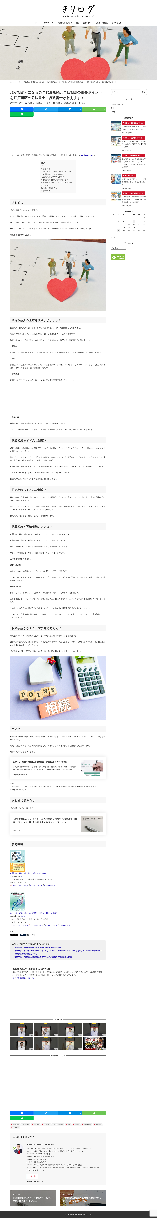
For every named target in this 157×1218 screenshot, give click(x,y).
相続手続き (87, 1125)
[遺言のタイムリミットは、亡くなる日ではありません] (21, 1043)
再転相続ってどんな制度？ (54, 177)
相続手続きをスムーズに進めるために (58, 182)
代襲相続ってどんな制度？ (54, 174)
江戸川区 (46, 1125)
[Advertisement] (58, 136)
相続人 (76, 1125)
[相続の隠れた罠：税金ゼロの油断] (94, 1043)
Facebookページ (117, 104)
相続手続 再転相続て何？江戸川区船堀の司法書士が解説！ (40, 947)
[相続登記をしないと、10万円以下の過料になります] (94, 1029)
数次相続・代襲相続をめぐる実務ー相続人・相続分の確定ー (34, 913)
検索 (143, 92)
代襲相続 (15, 1125)
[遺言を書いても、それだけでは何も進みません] (70, 1029)
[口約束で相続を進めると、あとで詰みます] (21, 1029)
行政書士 (15, 1128)
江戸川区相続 (58, 1125)
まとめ (45, 185)
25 (119, 231)
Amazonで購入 (36, 885)
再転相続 (26, 1125)
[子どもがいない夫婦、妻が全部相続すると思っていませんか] (70, 1043)
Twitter (30, 1182)
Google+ (114, 112)
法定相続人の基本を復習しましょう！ (58, 171)
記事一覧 (32, 1176)
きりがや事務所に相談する (23, 978)
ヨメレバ (23, 876)
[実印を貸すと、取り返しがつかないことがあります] (46, 1029)
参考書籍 (46, 190)
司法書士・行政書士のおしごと (67, 103)
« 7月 (113, 237)
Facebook (39, 1182)
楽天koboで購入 (36, 925)
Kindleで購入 (49, 885)
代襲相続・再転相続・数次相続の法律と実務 (28, 873)
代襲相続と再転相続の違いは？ (55, 179)
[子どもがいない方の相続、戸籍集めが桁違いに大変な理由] (46, 1043)
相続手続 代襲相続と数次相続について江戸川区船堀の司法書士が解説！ (45, 956)
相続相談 (98, 1125)
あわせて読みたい (50, 188)
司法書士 (36, 1125)
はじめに (47, 169)
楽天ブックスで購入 (20, 885)
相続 (83, 103)
